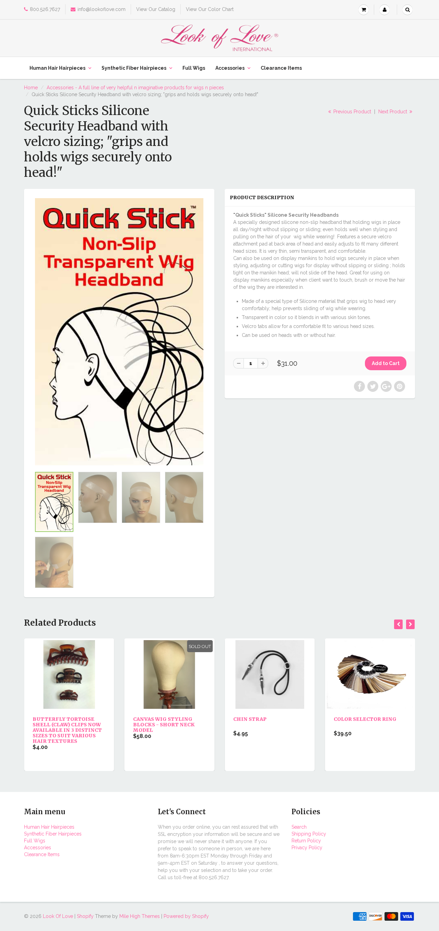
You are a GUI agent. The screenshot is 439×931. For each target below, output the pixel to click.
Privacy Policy (307, 847)
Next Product (393, 111)
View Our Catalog (155, 9)
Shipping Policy (309, 834)
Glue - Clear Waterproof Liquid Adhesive (370, 724)
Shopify (85, 916)
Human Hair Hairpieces (57, 68)
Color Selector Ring (272, 719)
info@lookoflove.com (102, 9)
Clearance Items (281, 68)
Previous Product (351, 111)
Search (299, 827)
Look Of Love (58, 916)
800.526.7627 (45, 9)
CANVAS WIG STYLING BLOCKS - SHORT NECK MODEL (71, 724)
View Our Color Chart (210, 9)
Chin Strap (157, 719)
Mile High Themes (139, 916)
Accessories (230, 68)
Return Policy (306, 840)
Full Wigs (193, 68)
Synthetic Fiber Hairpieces (134, 68)
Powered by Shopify (186, 916)
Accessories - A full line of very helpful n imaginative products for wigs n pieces (135, 87)
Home (31, 87)
